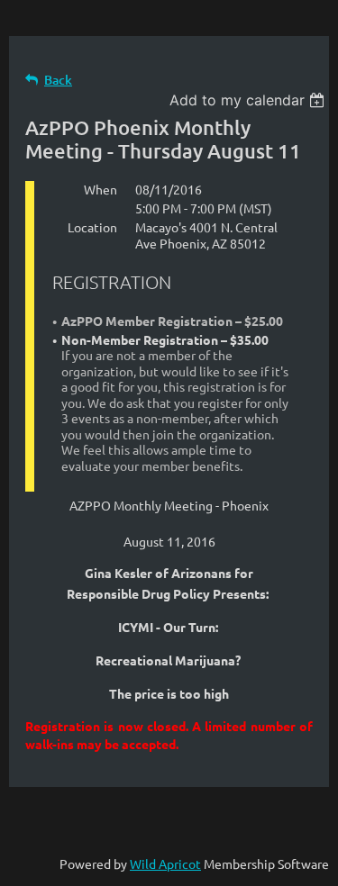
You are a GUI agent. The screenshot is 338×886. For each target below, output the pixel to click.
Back (58, 79)
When (100, 189)
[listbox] (249, 100)
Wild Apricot (165, 863)
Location (92, 227)
